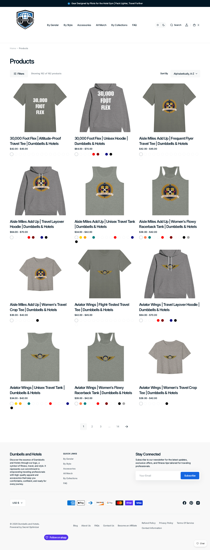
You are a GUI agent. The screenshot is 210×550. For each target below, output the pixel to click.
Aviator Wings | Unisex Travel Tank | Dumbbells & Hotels (37, 390)
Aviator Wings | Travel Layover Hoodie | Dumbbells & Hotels (169, 307)
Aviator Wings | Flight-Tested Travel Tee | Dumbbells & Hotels (102, 307)
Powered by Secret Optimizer (24, 527)
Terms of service (185, 523)
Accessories (69, 468)
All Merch (68, 473)
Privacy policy (166, 523)
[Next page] (126, 426)
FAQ (65, 483)
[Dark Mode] (160, 25)
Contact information (152, 528)
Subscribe (190, 475)
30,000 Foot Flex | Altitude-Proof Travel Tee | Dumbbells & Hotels (35, 141)
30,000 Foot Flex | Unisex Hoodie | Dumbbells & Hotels (101, 141)
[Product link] (40, 121)
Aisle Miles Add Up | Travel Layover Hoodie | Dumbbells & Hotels (37, 224)
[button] (175, 25)
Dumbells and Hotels (28, 524)
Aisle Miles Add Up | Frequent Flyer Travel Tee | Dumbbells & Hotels (166, 141)
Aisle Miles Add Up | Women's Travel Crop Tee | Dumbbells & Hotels (38, 307)
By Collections (70, 478)
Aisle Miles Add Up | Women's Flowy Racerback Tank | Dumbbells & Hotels (168, 224)
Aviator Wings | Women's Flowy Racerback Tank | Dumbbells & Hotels (103, 390)
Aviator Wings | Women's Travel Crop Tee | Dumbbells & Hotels (168, 390)
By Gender (68, 458)
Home (13, 48)
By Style (67, 463)
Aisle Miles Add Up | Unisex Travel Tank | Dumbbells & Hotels (105, 224)
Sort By (164, 73)
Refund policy (148, 523)
